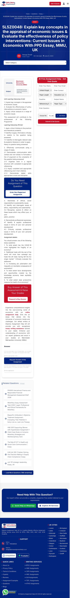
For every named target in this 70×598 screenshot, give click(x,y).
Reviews (6, 577)
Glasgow (51, 543)
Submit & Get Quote (52, 121)
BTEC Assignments (32, 565)
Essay (41, 14)
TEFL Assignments (32, 580)
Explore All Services (50, 506)
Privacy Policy (8, 568)
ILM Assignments (32, 577)
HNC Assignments (32, 574)
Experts (5, 574)
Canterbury (63, 551)
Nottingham (52, 556)
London (51, 528)
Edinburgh (52, 533)
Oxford (51, 546)
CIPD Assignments (32, 571)
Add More (62, 115)
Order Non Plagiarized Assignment (18, 193)
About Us (6, 565)
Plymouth (52, 553)
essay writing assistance (15, 328)
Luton (50, 551)
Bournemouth (64, 543)
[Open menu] (68, 4)
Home (28, 14)
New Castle (63, 533)
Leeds (51, 530)
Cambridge (52, 536)
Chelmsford (52, 541)
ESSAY (35, 22)
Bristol (51, 538)
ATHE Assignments (32, 583)
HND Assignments (32, 568)
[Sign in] (63, 3)
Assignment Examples (10, 580)
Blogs (5, 586)
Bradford (62, 541)
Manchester (63, 546)
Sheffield (62, 536)
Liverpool (62, 530)
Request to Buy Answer (17, 299)
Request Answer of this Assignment (18, 361)
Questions (34, 14)
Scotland (62, 548)
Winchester (63, 538)
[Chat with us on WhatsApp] (9, 592)
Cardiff (62, 553)
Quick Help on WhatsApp (25, 506)
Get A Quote (55, 4)
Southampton (53, 548)
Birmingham (63, 528)
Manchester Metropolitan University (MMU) (21, 82)
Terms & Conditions (9, 571)
